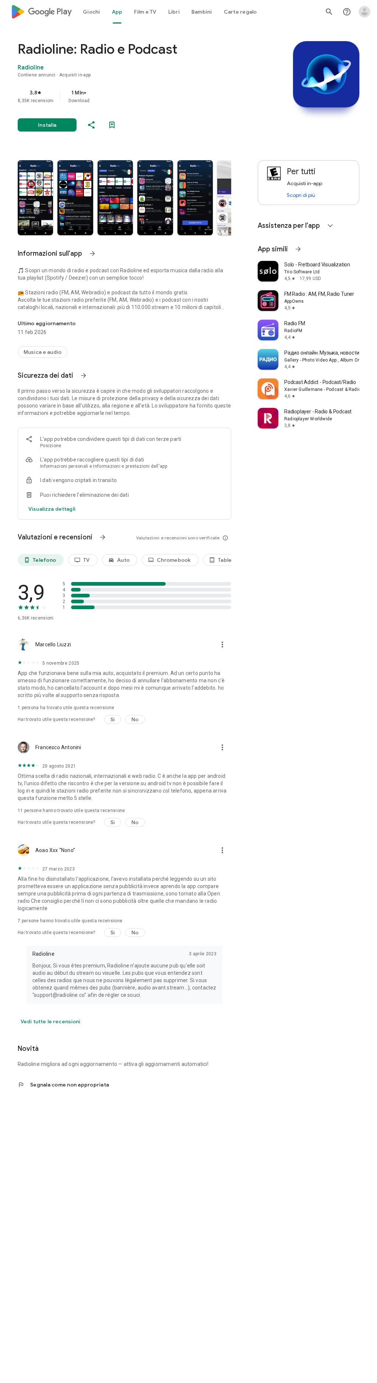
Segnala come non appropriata (63, 1084)
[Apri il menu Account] (364, 12)
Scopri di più (301, 195)
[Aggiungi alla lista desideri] (112, 125)
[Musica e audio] (42, 352)
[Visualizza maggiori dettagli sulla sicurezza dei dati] (51, 509)
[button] (35, 197)
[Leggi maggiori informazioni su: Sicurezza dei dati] (83, 375)
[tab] (91, 12)
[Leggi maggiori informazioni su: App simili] (298, 249)
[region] (135, 96)
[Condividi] (91, 125)
